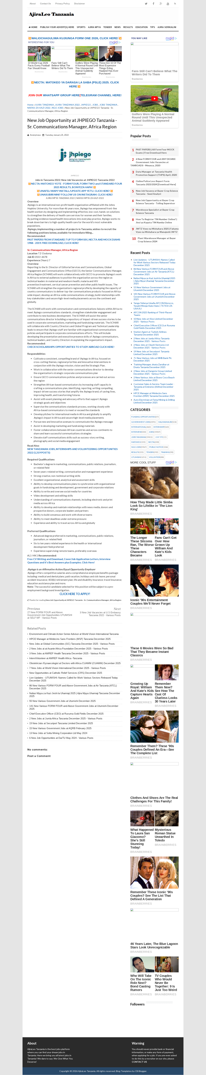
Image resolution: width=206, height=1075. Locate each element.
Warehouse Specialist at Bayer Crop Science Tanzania (155, 211)
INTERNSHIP (159, 427)
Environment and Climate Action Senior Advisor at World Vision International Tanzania (74, 634)
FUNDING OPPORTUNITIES (143, 417)
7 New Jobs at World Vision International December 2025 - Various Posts (67, 668)
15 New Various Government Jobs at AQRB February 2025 (60, 728)
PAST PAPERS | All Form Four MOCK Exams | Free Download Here (155, 151)
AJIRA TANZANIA (44, 104)
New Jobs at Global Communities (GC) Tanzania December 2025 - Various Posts (72, 643)
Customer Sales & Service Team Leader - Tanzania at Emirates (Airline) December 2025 (154, 387)
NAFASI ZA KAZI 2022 (38, 107)
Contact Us (45, 3)
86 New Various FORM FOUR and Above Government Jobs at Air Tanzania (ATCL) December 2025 (154, 271)
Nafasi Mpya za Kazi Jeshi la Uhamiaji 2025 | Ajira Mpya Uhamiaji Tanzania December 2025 (154, 281)
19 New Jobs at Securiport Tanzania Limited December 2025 (61, 723)
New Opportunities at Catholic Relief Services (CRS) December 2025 (65, 672)
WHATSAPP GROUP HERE (61, 95)
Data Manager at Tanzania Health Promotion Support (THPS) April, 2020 (156, 173)
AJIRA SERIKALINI (167, 27)
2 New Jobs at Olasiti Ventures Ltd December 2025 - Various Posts (151, 346)
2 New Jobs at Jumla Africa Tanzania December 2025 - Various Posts (65, 718)
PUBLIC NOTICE (156, 447)
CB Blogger (140, 1071)
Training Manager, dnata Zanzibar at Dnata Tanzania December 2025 (151, 366)
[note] (74, 185)
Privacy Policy (62, 3)
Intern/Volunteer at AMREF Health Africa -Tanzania (55, 658)
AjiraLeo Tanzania (86, 1071)
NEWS (117, 27)
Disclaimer (79, 3)
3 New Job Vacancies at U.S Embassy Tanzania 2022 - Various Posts (100, 614)
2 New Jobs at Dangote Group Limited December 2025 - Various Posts (153, 372)
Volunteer (154, 457)
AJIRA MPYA (94, 27)
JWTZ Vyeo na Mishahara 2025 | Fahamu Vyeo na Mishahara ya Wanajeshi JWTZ (157, 230)
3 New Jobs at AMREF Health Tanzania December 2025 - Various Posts (67, 653)
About (33, 3)
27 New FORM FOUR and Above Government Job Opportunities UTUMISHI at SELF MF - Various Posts (49, 615)
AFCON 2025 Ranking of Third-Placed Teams (153, 313)
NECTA (151, 442)
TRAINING (165, 452)
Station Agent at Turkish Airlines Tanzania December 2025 (150, 333)
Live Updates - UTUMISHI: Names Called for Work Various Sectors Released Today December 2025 (154, 262)
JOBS (95, 104)
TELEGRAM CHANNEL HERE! (101, 95)
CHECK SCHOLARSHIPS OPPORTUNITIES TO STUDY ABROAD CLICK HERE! (70, 346)
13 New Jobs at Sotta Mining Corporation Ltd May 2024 (58, 733)
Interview (136, 432)
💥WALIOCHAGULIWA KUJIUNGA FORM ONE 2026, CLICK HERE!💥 (75, 38)
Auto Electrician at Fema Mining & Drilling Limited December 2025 (154, 401)
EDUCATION (142, 27)
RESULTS (128, 27)
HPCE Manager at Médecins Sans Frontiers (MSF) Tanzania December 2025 (70, 639)
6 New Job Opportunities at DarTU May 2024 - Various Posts (61, 738)
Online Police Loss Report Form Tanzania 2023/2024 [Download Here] (156, 183)
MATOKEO (136, 442)
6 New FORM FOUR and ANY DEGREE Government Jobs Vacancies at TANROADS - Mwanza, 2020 (153, 162)
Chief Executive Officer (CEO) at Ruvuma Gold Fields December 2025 (66, 713)
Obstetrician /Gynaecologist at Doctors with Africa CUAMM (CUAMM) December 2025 (75, 663)
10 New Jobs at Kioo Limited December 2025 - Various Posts (153, 320)
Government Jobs (140, 422)
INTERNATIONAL (138, 427)
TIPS (152, 27)
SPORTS (81, 27)
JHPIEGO (86, 104)
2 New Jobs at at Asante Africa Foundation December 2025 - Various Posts (68, 648)
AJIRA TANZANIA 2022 (67, 104)
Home (34, 27)
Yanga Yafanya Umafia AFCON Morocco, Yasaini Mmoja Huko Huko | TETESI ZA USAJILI (154, 306)
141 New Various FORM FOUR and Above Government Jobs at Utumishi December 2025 (154, 297)
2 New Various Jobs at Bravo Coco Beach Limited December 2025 (154, 379)
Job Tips (159, 437)
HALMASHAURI (165, 422)
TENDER (107, 27)
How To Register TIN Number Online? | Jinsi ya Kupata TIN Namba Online (156, 221)
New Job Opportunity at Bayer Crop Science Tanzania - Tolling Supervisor (155, 202)
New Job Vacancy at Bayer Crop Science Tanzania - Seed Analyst (157, 192)
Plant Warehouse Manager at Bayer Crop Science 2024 (157, 240)
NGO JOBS (57, 107)
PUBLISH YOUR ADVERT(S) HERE (57, 27)
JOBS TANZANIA (108, 104)
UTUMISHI (135, 457)
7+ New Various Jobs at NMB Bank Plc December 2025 (153, 359)
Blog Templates (124, 1071)
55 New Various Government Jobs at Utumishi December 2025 (62, 701)
